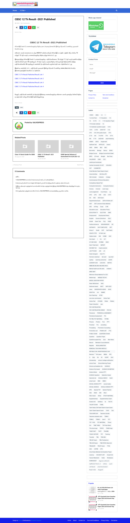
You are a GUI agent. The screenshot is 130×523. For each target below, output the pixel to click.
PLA (103, 322)
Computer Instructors (95, 186)
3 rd (109, 130)
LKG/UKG (102, 263)
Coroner (98, 189)
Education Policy (105, 209)
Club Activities (93, 174)
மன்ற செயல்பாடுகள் (103, 466)
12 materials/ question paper (97, 127)
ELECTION (103, 212)
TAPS (107, 410)
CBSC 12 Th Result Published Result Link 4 (29, 86)
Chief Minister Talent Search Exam (98, 171)
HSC (110, 236)
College (108, 177)
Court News (104, 192)
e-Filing (96, 206)
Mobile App (92, 277)
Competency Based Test (95, 183)
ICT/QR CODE (93, 242)
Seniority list (92, 378)
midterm (109, 268)
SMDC (104, 381)
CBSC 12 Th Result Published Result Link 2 (29, 78)
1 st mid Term (93, 118)
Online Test (92, 301)
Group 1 (91, 230)
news (90, 289)
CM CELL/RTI (103, 174)
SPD (90, 390)
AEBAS (91, 141)
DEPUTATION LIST (108, 200)
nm (98, 292)
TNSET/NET (92, 431)
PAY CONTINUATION (95, 307)
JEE (100, 251)
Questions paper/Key (95, 339)
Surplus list (92, 401)
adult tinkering (110, 138)
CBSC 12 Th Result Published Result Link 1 (29, 75)
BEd (101, 147)
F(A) (104, 221)
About (74, 520)
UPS (101, 449)
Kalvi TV (102, 254)
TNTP (99, 431)
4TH (90, 133)
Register (91, 345)
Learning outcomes (101, 260)
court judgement (93, 192)
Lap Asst (111, 257)
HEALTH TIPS (93, 233)
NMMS (103, 292)
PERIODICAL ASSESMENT (104, 313)
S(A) (93, 357)
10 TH (94, 121)
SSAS (95, 393)
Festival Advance (94, 224)
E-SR (107, 206)
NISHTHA (92, 292)
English (91, 218)
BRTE (90, 156)
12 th (109, 127)
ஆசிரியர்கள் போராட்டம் (95, 464)
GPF (111, 227)
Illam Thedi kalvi (93, 245)
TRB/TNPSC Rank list (106, 443)
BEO (106, 147)
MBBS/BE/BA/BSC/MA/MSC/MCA (98, 265)
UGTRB (96, 449)
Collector (101, 177)
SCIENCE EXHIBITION (108, 369)
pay (102, 304)
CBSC (18, 23)
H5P (103, 230)
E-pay (101, 206)
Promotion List (93, 331)
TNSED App (109, 428)
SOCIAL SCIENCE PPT (95, 384)
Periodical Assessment (95, 316)
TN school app (93, 428)
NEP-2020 (108, 286)
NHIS (109, 289)
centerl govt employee (95, 162)
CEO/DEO (108, 165)
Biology (99, 150)
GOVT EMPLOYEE (102, 227)
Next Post (80, 165)
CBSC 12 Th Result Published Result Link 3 (29, 82)
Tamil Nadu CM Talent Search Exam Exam (101, 407)
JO (104, 251)
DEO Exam (101, 198)
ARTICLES (101, 144)
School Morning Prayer (104, 363)
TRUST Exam (101, 446)
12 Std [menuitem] (22, 10)
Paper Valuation (93, 304)
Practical (91, 325)
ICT (105, 239)
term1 (104, 419)
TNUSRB (106, 431)
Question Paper (101, 336)
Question (91, 336)
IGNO (107, 242)
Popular (91, 483)
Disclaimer (105, 98)
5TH (110, 133)
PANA (106, 301)
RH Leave (98, 354)
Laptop (91, 260)
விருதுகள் (100, 469)
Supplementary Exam (106, 398)
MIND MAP (92, 271)
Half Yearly (109, 230)
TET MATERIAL (101, 422)
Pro (98, 325)
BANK (96, 147)
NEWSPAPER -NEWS (100, 289)
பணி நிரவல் (92, 466)
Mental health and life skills (96, 268)
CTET (109, 195)
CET (90, 168)
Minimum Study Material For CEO (98, 274)
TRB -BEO (103, 437)
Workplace (110, 458)
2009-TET (102, 130)
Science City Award (94, 369)
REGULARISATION (101, 345)
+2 (101, 115)
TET (109, 419)
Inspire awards (103, 248)
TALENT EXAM (93, 404)
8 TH (111, 135)
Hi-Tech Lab (102, 233)
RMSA (105, 354)
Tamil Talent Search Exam (96, 410)
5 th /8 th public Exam (100, 133)
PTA (110, 331)
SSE (100, 393)
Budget (103, 156)
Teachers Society (104, 413)
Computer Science (108, 186)
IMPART (103, 245)
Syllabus (100, 401)
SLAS (111, 378)
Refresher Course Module (102, 342)
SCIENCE (107, 366)
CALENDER (92, 159)
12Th (90, 130)
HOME (104, 236)
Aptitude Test (93, 144)
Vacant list (110, 455)
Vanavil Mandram (94, 458)
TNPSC (102, 428)
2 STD (96, 130)
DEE (94, 198)
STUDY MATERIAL (108, 396)
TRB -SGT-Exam (93, 443)
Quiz (104, 339)
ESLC (109, 218)
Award (108, 144)
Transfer (91, 437)
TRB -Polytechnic (103, 440)
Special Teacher (107, 390)
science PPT (102, 372)
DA (90, 198)
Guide (97, 230)
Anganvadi (104, 141)
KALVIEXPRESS (38, 123)
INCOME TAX (93, 248)
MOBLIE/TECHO (102, 277)
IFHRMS (101, 242)
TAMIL (101, 404)
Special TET (97, 390)
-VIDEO (91, 115)
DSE (90, 206)
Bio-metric (92, 150)
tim (90, 425)
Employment (92, 215)
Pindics (98, 322)
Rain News (111, 339)
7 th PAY (101, 135)
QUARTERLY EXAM (104, 333)
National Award (93, 286)
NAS (102, 283)
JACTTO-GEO (93, 251)
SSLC (105, 393)
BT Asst (97, 156)
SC (101, 357)
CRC (100, 195)
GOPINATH (92, 227)
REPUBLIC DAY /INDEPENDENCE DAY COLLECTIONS (99, 352)
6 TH (90, 135)
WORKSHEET (93, 461)
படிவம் (110, 464)
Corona (91, 189)
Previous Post (18, 165)
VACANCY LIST (100, 455)
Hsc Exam (92, 239)
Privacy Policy (92, 95)
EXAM (91, 221)
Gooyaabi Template (36, 520)
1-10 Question (103, 118)
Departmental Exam (94, 200)
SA (98, 357)
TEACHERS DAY (93, 413)
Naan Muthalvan (94, 283)
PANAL (112, 301)
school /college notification (105, 360)
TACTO (110, 401)
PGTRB (106, 319)
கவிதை (105, 464)
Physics (91, 322)
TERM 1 (107, 416)
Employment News (104, 215)
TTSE (108, 446)
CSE (104, 195)
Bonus (105, 150)
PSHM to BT (103, 331)
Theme (20, 520)
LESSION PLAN (93, 263)
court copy (105, 189)
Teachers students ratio (95, 416)
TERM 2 (91, 419)
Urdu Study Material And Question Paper (100, 452)
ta (105, 401)
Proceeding (92, 328)
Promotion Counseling (104, 328)
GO (112, 224)
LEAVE (110, 260)
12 (103, 124)
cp (110, 192)
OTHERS (100, 301)
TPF (102, 434)
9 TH (95, 138)
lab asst (104, 257)
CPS (95, 195)
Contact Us (91, 98)
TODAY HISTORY (93, 434)
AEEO (97, 141)
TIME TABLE (97, 425)
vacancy (91, 455)
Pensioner (92, 313)
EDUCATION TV (93, 212)
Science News (93, 372)
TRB (97, 437)
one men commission (95, 298)
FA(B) (109, 221)
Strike (99, 396)
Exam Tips (98, 221)
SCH (112, 357)
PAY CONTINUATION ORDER (97, 310)
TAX (112, 410)
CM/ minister (92, 177)
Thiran (109, 422)
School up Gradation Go (95, 366)
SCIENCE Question (94, 375)
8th (90, 138)
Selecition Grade (106, 375)
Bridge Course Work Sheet (106, 153)
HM (100, 236)
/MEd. (97, 115)
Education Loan (93, 209)
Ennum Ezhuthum (101, 218)
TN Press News (106, 425)
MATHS (109, 263)
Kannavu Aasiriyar (94, 257)
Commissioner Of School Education (99, 180)
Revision (91, 354)
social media (107, 384)
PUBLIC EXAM (93, 333)
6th (95, 135)
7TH (106, 135)
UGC (90, 449)
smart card (92, 381)
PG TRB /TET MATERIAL (95, 319)
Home (69, 520)
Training (107, 434)
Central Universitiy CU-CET (96, 165)
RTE (110, 354)
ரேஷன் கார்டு (92, 469)
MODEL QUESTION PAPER (96, 280)
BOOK (111, 150)
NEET (101, 286)
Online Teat (107, 298)
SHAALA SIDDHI (102, 378)
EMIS (109, 212)
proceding (103, 325)
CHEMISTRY (97, 168)
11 (99, 121)
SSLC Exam (92, 396)
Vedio (103, 458)
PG (105, 316)
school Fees (92, 363)
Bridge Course (93, 153)
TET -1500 (92, 422)
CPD (90, 195)
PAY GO (109, 310)
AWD (90, 147)
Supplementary (93, 398)
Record (91, 342)
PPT (108, 322)
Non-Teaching (93, 295)
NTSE (100, 295)
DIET (90, 203)
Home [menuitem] (15, 10)
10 (90, 121)
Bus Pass (109, 156)
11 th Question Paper (108, 121)
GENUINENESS (105, 224)
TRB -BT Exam (93, 440)
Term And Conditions (108, 95)
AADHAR (101, 138)
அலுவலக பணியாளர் (104, 461)
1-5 (110, 118)
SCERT (106, 357)
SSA (90, 393)
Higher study (92, 236)
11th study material (94, 124)
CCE (104, 159)
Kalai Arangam (93, 254)
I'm (101, 239)
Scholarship (92, 360)
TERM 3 (98, 419)
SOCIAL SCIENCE (94, 387)
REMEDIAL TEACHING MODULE (97, 348)
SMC (99, 381)
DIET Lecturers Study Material (102, 203)
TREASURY (92, 446)
